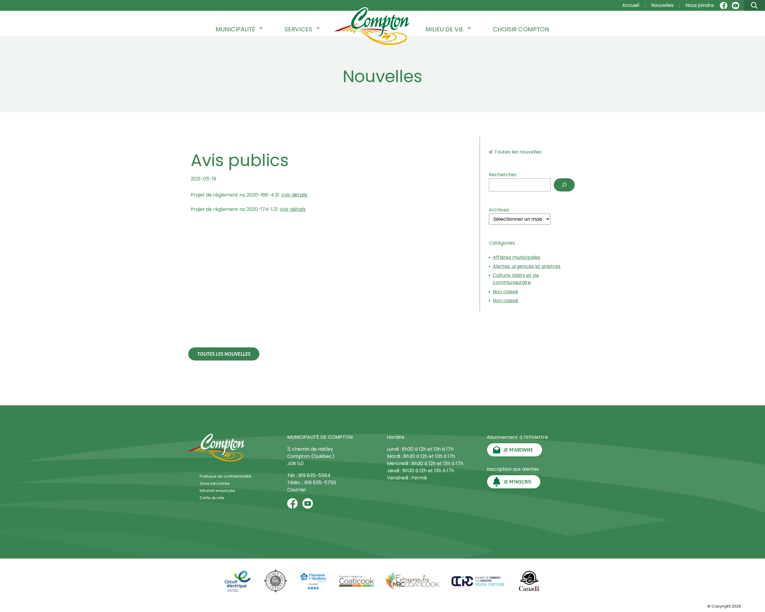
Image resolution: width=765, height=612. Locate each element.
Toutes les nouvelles (517, 151)
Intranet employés (217, 490)
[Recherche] (564, 184)
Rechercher (503, 174)
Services (298, 29)
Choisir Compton (521, 29)
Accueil (630, 5)
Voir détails (294, 194)
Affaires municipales (516, 257)
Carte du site (212, 497)
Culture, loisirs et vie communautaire (516, 279)
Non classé (505, 291)
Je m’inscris (517, 481)
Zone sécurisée (215, 483)
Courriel (296, 489)
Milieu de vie (444, 29)
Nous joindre (700, 5)
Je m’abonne (518, 450)
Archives (499, 209)
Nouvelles (662, 5)
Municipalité (235, 29)
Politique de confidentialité (225, 476)
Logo (371, 26)
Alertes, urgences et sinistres (527, 266)
